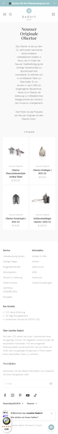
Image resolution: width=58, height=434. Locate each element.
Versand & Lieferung (12, 277)
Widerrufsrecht (10, 282)
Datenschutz (38, 266)
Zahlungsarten (9, 272)
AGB (34, 272)
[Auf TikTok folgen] (35, 395)
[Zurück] (3, 3)
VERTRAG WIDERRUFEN (10, 290)
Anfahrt (35, 261)
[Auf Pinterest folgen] (20, 395)
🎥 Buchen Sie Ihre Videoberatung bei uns (29, 3)
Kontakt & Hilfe (39, 256)
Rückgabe (7, 297)
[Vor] (54, 3)
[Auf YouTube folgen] (28, 395)
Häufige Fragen (10, 261)
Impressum (37, 277)
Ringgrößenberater (12, 266)
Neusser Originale (16, 166)
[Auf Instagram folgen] (13, 395)
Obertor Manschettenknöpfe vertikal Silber (15, 173)
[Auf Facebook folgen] (5, 395)
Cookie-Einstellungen (42, 282)
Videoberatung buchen (14, 256)
